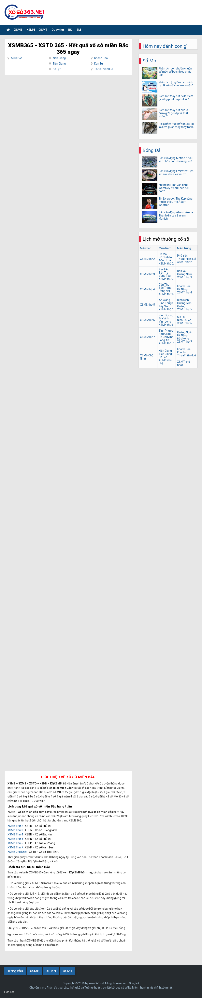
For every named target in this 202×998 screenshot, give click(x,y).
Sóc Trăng (165, 287)
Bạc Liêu (164, 269)
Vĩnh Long (165, 321)
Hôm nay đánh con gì (165, 46)
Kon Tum (99, 63)
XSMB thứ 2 (147, 258)
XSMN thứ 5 (166, 309)
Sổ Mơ (149, 61)
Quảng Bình (184, 303)
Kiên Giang (59, 58)
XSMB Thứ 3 (15, 830)
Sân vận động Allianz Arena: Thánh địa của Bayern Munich (176, 215)
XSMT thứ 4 (184, 292)
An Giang (164, 300)
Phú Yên (182, 255)
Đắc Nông (183, 338)
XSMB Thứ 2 (15, 825)
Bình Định (183, 300)
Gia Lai (181, 316)
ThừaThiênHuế (103, 69)
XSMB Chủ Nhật (17, 851)
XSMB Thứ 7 (15, 847)
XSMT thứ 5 (184, 309)
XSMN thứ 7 (166, 343)
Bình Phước (166, 330)
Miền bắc (145, 248)
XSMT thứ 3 (184, 277)
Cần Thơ (164, 284)
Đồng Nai (164, 290)
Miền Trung (184, 248)
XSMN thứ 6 (166, 324)
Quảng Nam (184, 274)
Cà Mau (163, 254)
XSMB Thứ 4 (15, 834)
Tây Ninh (164, 306)
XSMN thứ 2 (166, 263)
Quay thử (57, 29)
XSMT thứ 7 (184, 341)
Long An (164, 340)
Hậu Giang (165, 333)
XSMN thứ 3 (166, 278)
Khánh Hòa (101, 58)
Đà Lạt (57, 69)
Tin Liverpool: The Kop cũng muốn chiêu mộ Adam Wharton (176, 201)
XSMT (43, 29)
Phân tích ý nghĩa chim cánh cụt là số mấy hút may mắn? (176, 84)
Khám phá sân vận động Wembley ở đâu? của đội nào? (174, 188)
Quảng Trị (183, 306)
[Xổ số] (8, 30)
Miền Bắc (16, 58)
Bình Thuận (166, 303)
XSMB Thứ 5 (15, 838)
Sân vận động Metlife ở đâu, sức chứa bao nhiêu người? (176, 159)
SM (79, 29)
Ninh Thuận (184, 320)
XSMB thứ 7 (147, 337)
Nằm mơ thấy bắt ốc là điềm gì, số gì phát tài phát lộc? (176, 97)
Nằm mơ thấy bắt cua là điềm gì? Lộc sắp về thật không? (173, 113)
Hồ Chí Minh (166, 257)
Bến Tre (163, 272)
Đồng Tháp (165, 260)
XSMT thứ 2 (184, 262)
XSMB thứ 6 (147, 320)
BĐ (70, 29)
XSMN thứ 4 (166, 294)
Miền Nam (165, 248)
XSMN (31, 29)
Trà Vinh (164, 318)
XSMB (18, 29)
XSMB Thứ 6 (15, 843)
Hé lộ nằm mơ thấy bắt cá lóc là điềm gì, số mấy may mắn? (176, 125)
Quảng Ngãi (184, 332)
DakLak (181, 271)
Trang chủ (15, 971)
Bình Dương (166, 315)
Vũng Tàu (165, 275)
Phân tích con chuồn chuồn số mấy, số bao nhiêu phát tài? (175, 71)
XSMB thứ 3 (147, 274)
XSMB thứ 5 (147, 304)
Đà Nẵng (182, 289)
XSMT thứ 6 (184, 323)
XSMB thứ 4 (147, 289)
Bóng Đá (152, 150)
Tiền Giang (59, 63)
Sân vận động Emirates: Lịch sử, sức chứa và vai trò (176, 172)
